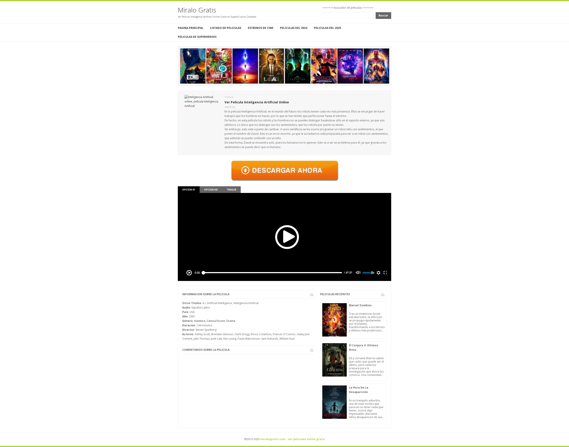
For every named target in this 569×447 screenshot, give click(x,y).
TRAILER (231, 189)
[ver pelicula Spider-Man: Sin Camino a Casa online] (376, 66)
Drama (230, 321)
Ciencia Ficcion (216, 321)
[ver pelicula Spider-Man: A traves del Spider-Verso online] (324, 66)
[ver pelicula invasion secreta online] (298, 66)
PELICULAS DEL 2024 (293, 28)
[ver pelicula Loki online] (271, 66)
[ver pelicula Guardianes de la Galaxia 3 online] (350, 66)
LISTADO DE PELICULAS (225, 28)
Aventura (199, 321)
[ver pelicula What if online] (219, 66)
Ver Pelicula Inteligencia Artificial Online (256, 102)
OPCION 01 (188, 189)
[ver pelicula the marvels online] (245, 66)
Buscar (383, 15)
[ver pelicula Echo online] (193, 66)
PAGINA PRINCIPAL (190, 28)
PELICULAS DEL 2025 (327, 28)
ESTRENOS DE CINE (260, 28)
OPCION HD (211, 189)
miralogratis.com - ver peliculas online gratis (292, 439)
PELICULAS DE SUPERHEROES (197, 37)
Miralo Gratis (197, 9)
